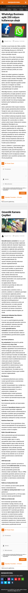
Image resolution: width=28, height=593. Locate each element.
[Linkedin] (12, 579)
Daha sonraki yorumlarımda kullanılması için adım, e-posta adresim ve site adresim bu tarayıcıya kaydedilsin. (14, 189)
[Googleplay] (5, 582)
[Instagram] (9, 579)
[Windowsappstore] (9, 582)
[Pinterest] (19, 579)
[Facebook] (2, 579)
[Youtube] (15, 579)
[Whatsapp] (22, 579)
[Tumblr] (12, 582)
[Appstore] (2, 582)
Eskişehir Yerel (7, 41)
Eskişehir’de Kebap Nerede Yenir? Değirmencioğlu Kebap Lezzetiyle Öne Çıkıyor (17, 6)
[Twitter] (5, 579)
